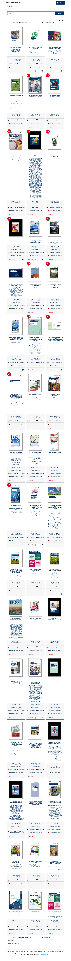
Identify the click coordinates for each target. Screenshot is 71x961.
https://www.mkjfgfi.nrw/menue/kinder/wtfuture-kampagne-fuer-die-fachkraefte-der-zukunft (59, 760)
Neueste (21, 22)
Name (26, 22)
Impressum (43, 957)
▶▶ (56, 22)
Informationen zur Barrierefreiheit (18, 957)
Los (60, 13)
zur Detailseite (36, 207)
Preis (30, 22)
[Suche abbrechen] (52, 13)
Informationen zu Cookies (54, 957)
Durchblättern (21, 63)
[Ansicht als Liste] (62, 21)
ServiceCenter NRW (44, 954)
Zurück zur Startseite (11, 6)
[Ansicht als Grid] (59, 21)
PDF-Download (12, 63)
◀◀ (39, 22)
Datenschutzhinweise (33, 957)
